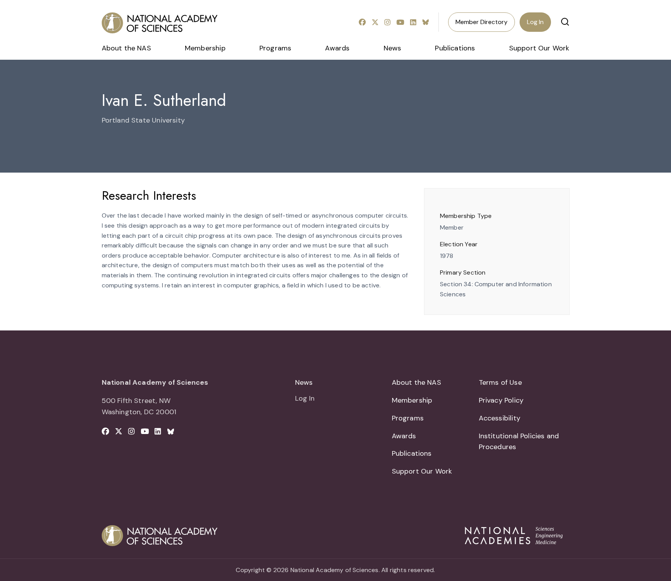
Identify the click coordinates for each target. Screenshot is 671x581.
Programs (275, 48)
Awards (337, 48)
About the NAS (126, 48)
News (393, 48)
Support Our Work (539, 48)
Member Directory (481, 22)
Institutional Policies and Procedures (519, 441)
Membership (205, 48)
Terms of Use (500, 382)
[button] (565, 21)
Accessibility (499, 418)
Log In (535, 22)
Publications (455, 48)
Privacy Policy (501, 400)
